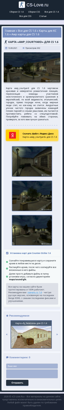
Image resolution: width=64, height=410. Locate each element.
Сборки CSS (34, 11)
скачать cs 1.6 (35, 292)
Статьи (42, 16)
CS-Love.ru (37, 4)
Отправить (17, 382)
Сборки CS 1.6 (17, 11)
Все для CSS (25, 16)
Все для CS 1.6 (52, 11)
